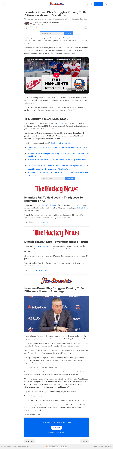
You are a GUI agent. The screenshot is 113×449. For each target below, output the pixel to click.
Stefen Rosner (37, 22)
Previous (31, 441)
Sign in (107, 4)
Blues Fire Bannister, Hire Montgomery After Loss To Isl (49, 169)
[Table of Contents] (2, 224)
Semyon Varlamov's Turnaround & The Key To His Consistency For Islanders (57, 147)
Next (83, 441)
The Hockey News (43, 222)
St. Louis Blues (82, 208)
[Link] (21, 118)
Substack (95, 446)
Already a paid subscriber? (56, 432)
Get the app (63, 446)
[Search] (87, 4)
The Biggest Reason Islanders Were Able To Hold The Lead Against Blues (55, 165)
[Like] (26, 28)
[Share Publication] (91, 4)
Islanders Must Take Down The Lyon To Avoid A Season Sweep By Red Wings (57, 159)
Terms (19, 446)
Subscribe (98, 4)
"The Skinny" (58, 123)
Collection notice (25, 446)
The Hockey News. (41, 270)
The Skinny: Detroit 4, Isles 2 (61, 143)
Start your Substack (53, 446)
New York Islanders (48, 205)
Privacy (15, 446)
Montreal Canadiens (76, 249)
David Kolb (45, 22)
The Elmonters (55, 22)
